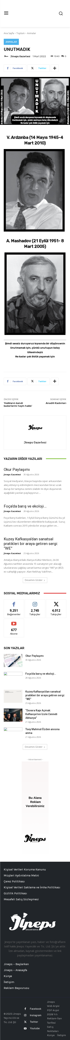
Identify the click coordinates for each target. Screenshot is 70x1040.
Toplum (20, 33)
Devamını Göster (34, 580)
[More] (55, 68)
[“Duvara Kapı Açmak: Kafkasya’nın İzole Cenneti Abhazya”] (13, 715)
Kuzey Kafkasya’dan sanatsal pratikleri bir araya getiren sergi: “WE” (31, 544)
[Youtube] (25, 1028)
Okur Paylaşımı (17, 469)
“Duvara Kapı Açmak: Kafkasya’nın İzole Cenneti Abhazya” (41, 714)
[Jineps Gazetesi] (7, 56)
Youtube (35, 1028)
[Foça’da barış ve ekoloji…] (13, 678)
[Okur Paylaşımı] (13, 660)
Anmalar (31, 33)
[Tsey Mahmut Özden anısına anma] (13, 733)
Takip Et (35, 602)
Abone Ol (14, 621)
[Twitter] (25, 1022)
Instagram (35, 1015)
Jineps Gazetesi (20, 56)
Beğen (14, 602)
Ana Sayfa (9, 33)
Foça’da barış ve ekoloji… (25, 506)
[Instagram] (25, 1015)
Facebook (35, 1008)
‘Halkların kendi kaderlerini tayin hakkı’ (18, 404)
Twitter (34, 1021)
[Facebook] (25, 1008)
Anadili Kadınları (56, 403)
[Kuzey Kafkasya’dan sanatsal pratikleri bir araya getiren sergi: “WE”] (13, 696)
